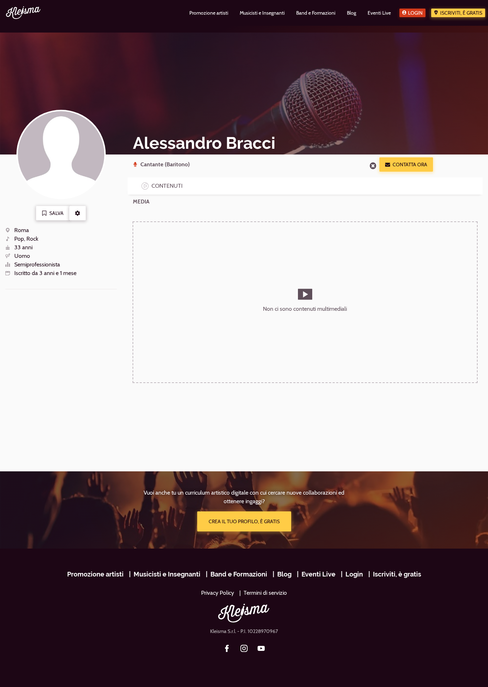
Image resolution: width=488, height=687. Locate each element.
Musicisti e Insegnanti (167, 574)
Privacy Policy (217, 592)
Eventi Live (318, 574)
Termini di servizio (265, 592)
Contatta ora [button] (410, 164)
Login (415, 13)
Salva (56, 213)
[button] (77, 213)
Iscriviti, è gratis (461, 13)
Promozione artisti (95, 574)
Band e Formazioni (238, 574)
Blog (284, 574)
